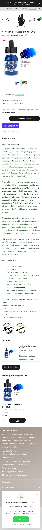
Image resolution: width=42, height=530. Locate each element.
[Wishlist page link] (30, 19)
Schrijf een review (11, 367)
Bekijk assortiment (3, 19)
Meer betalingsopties (11, 131)
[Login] (34, 19)
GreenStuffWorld (16, 35)
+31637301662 (11, 468)
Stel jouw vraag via (17, 475)
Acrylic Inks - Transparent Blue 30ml (12, 405)
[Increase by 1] (7, 117)
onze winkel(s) (19, 95)
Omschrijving (8, 138)
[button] (2, 9)
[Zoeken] (7, 19)
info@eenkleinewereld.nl (15, 472)
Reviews (6, 340)
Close (39, 3)
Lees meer (32, 9)
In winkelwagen (24, 118)
